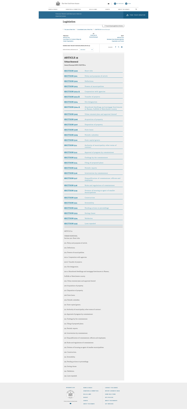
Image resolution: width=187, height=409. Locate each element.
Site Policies (109, 397)
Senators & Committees (73, 9)
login (129, 3)
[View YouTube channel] (108, 3)
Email (122, 46)
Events (107, 9)
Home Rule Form (110, 394)
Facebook (115, 46)
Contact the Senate (111, 387)
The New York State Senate (70, 3)
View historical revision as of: (70, 49)
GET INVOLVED (109, 403)
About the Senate (89, 403)
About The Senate (123, 9)
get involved (120, 3)
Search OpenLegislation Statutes (114, 26)
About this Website (111, 400)
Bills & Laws (93, 9)
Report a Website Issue (112, 390)
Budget (85, 397)
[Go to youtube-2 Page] (70, 403)
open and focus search (136, 10)
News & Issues (53, 9)
